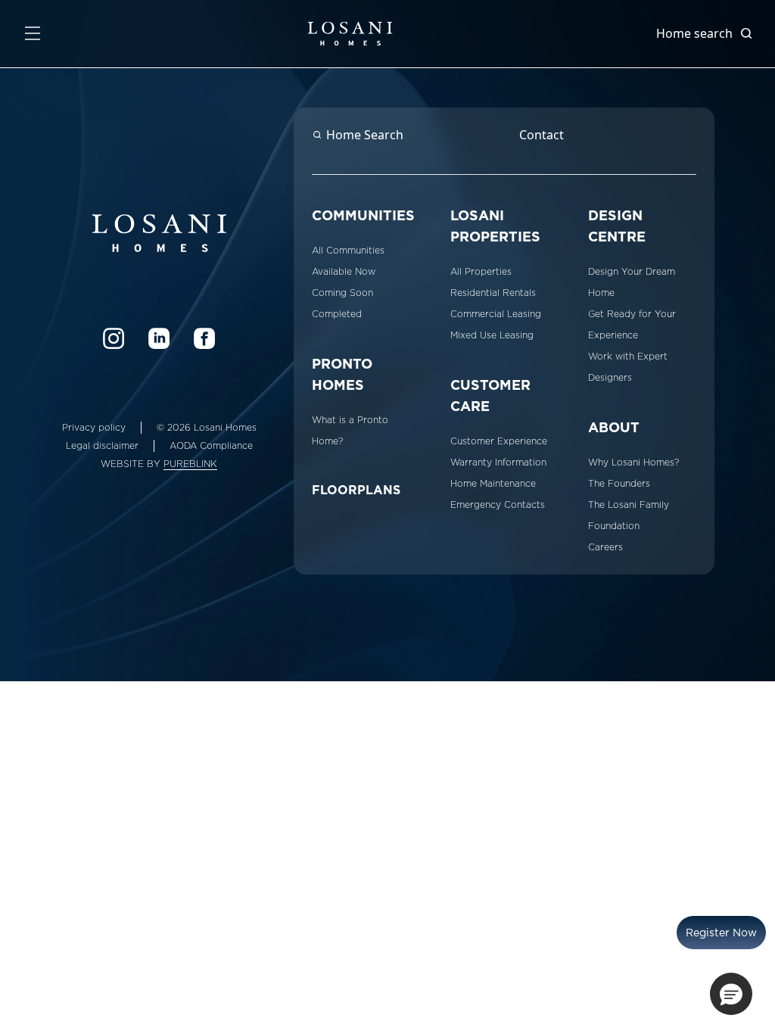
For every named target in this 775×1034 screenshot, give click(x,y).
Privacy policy (94, 427)
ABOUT (614, 427)
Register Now (721, 933)
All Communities (348, 250)
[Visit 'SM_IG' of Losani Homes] (113, 338)
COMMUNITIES (363, 215)
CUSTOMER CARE (490, 395)
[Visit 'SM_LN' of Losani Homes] (159, 338)
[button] (731, 994)
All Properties (481, 271)
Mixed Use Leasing (492, 335)
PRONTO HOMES (342, 374)
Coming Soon (342, 293)
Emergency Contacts (497, 505)
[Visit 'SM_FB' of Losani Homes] (204, 338)
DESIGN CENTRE (617, 225)
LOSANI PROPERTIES (495, 225)
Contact (541, 134)
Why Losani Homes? (633, 462)
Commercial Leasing (495, 314)
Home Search (364, 134)
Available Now (343, 271)
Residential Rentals (493, 293)
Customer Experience (498, 441)
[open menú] (32, 33)
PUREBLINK (190, 464)
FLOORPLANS (356, 490)
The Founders (619, 483)
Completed (337, 314)
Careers (605, 547)
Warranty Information (498, 462)
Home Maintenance (493, 483)
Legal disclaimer (102, 446)
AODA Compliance (211, 446)
